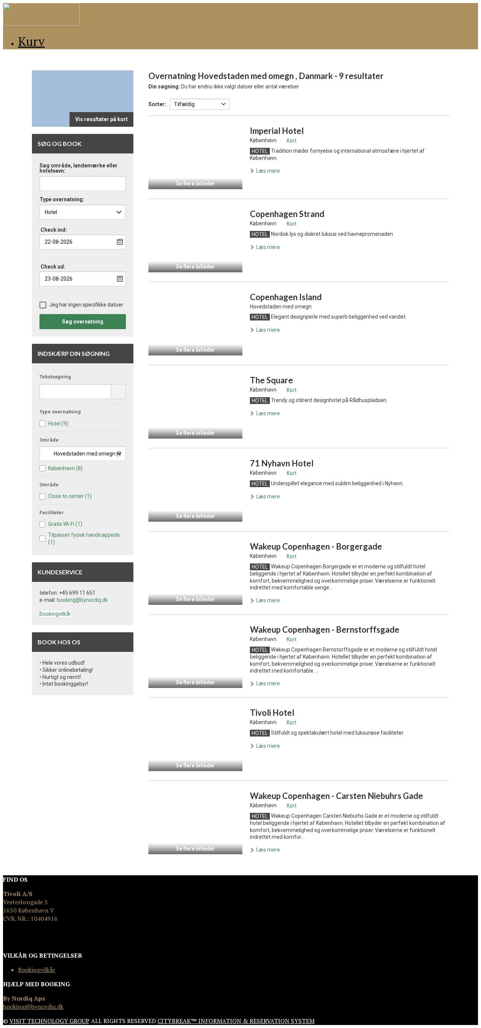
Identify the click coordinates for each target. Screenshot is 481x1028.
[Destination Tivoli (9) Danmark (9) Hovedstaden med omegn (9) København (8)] (82, 453)
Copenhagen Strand (287, 214)
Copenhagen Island (286, 297)
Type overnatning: (61, 199)
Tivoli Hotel (272, 713)
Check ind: (54, 230)
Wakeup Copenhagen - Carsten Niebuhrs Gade (336, 796)
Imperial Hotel (277, 131)
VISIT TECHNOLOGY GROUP (49, 1021)
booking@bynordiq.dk (82, 600)
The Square (271, 380)
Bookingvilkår (55, 614)
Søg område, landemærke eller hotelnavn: (78, 168)
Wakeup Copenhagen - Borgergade (316, 546)
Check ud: (53, 267)
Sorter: (157, 104)
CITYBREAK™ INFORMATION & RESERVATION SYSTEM (236, 1021)
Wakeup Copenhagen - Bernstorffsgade (324, 629)
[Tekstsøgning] (118, 391)
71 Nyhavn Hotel (281, 463)
